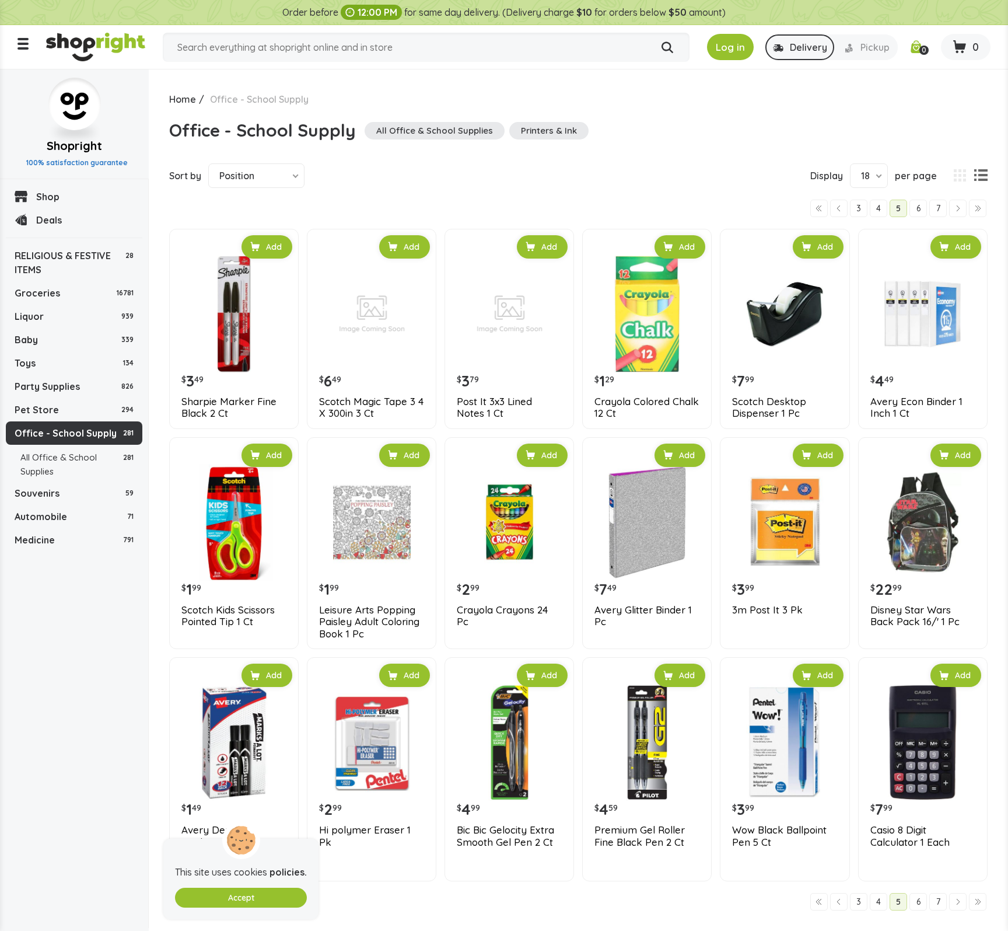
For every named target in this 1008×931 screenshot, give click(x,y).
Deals (49, 220)
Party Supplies (74, 386)
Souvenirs (74, 493)
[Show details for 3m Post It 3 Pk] (784, 522)
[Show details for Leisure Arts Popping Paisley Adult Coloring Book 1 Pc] (371, 522)
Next (958, 208)
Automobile (74, 516)
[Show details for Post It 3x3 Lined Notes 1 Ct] (509, 314)
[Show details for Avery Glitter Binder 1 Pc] (647, 522)
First (819, 208)
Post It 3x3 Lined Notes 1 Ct (494, 407)
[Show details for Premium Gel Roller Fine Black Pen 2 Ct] (647, 742)
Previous (839, 208)
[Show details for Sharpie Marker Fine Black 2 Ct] (234, 314)
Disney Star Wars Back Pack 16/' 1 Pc (915, 615)
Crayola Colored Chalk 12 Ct (646, 407)
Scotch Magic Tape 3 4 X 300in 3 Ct (371, 407)
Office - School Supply (74, 433)
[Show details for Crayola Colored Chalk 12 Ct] (647, 314)
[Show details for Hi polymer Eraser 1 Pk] (371, 742)
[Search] (667, 47)
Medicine (74, 540)
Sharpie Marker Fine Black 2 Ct (228, 407)
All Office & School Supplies (77, 464)
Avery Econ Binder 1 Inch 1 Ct (916, 407)
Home (182, 99)
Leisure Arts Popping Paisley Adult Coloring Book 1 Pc (369, 622)
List (981, 175)
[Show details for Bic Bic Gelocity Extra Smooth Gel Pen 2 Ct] (509, 742)
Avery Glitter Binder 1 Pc (643, 615)
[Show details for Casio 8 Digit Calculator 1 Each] (922, 742)
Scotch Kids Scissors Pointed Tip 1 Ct (228, 615)
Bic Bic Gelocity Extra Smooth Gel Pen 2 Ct (505, 836)
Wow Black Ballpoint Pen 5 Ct (779, 836)
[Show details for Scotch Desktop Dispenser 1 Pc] (784, 314)
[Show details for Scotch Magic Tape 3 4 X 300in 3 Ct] (371, 314)
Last (977, 208)
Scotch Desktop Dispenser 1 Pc (769, 407)
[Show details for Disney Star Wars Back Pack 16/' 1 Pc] (922, 522)
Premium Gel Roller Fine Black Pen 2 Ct (639, 836)
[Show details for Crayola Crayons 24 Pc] (509, 522)
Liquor (74, 316)
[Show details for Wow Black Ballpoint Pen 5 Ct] (784, 742)
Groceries (74, 293)
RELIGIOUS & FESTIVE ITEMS (74, 263)
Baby (74, 340)
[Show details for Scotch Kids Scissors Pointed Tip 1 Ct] (234, 522)
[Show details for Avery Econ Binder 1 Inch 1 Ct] (922, 314)
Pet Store (74, 410)
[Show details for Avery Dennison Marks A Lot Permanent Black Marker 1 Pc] (234, 742)
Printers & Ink (549, 130)
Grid (960, 175)
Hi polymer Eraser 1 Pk (365, 836)
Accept (241, 897)
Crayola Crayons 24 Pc (502, 615)
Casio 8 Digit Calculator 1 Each (910, 836)
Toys (74, 363)
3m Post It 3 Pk (767, 610)
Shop (48, 197)
